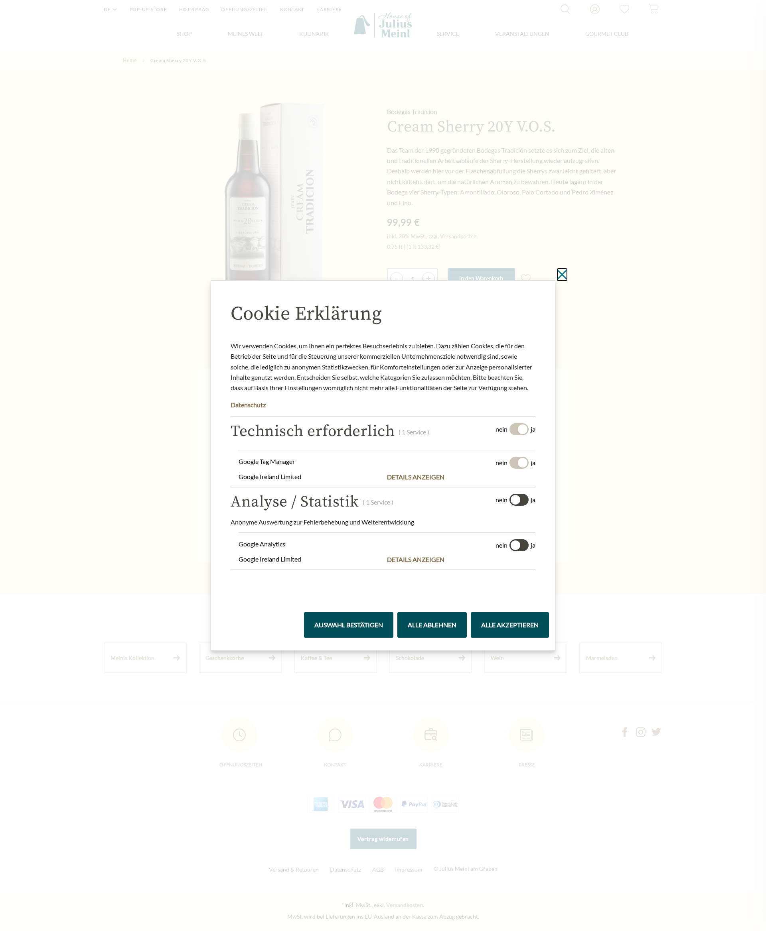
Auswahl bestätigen (348, 625)
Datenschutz (248, 405)
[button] (461, 477)
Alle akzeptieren (510, 625)
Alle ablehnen (432, 625)
